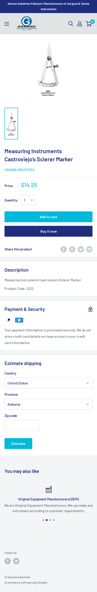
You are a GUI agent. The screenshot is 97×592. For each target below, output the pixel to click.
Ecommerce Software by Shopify (26, 582)
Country (10, 373)
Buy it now (48, 231)
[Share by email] (89, 249)
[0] (89, 23)
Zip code (11, 416)
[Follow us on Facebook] (8, 561)
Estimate (18, 443)
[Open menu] (7, 24)
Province (11, 394)
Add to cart (48, 217)
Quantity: (11, 200)
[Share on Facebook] (63, 249)
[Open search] (70, 23)
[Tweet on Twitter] (81, 249)
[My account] (79, 23)
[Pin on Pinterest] (72, 249)
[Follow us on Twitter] (16, 561)
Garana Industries (20, 170)
